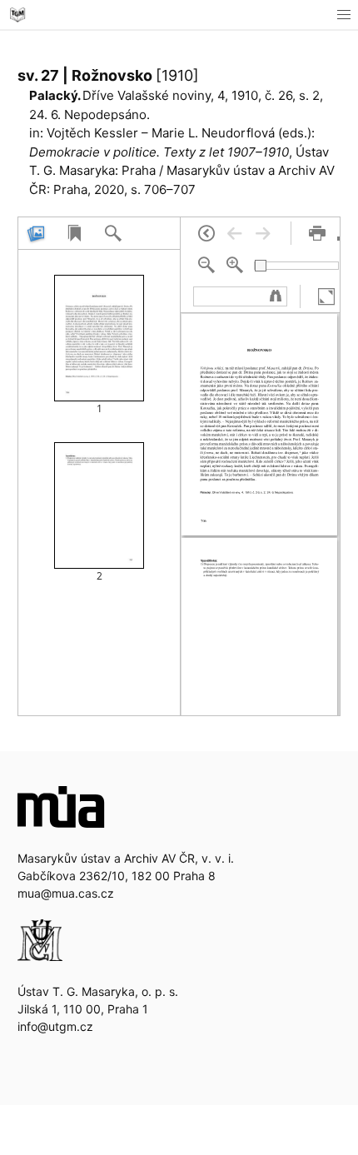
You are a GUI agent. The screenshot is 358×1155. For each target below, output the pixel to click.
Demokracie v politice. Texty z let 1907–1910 (159, 152)
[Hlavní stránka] (17, 14)
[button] (343, 14)
